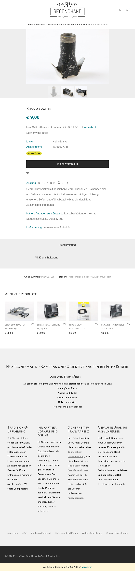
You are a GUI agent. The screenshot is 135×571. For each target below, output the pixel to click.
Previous (5, 56)
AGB (24, 533)
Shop (30, 24)
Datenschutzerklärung (66, 533)
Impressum (12, 533)
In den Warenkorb (67, 164)
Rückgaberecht (76, 465)
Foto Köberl (44, 451)
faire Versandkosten (78, 470)
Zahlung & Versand (41, 533)
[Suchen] (120, 10)
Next (129, 56)
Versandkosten (91, 127)
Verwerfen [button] (87, 567)
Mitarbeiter (43, 511)
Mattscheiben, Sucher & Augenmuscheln (69, 24)
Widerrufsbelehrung (92, 533)
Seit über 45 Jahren (17, 438)
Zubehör (40, 24)
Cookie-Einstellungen (117, 533)
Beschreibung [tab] (67, 245)
